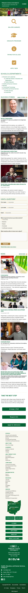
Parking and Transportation (11, 498)
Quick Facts (8, 460)
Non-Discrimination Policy (11, 465)
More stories (21, 97)
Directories (8, 481)
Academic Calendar (10, 449)
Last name (7, 207)
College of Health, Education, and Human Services (9, 5)
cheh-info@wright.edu (8, 576)
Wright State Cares (14, 538)
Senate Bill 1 (8, 467)
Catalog (7, 451)
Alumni (9, 474)
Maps (7, 482)
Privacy (18, 588)
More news (22, 254)
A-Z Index (6, 588)
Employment (14, 530)
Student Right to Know (10, 468)
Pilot (6, 484)
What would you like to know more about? (11, 231)
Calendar (7, 479)
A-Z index (14, 523)
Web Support (14, 591)
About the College (9, 445)
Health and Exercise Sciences (10, 84)
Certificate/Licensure (7, 228)
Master (4, 224)
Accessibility (15, 584)
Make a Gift (14, 534)
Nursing (5, 85)
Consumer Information (10, 464)
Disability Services (9, 492)
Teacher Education (9, 82)
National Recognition (10, 457)
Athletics (9, 475)
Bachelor (4, 221)
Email (6, 212)
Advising (7, 450)
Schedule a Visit (10, 518)
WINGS (7, 486)
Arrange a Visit (14, 409)
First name (7, 202)
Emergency (12, 588)
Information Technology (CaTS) (12, 495)
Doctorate (4, 226)
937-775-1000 (14, 556)
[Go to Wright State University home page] (10, 2)
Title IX (7, 470)
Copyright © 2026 (6, 584)
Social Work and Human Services (11, 89)
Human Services (9, 90)
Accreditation (8, 456)
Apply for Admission (14, 425)
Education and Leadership (9, 77)
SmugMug (10, 485)
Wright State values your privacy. (8, 247)
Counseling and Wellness (11, 491)
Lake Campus (19, 518)
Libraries (7, 496)
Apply (14, 527)
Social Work (8, 92)
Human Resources (9, 493)
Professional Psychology (9, 87)
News (7, 458)
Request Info (14, 417)
